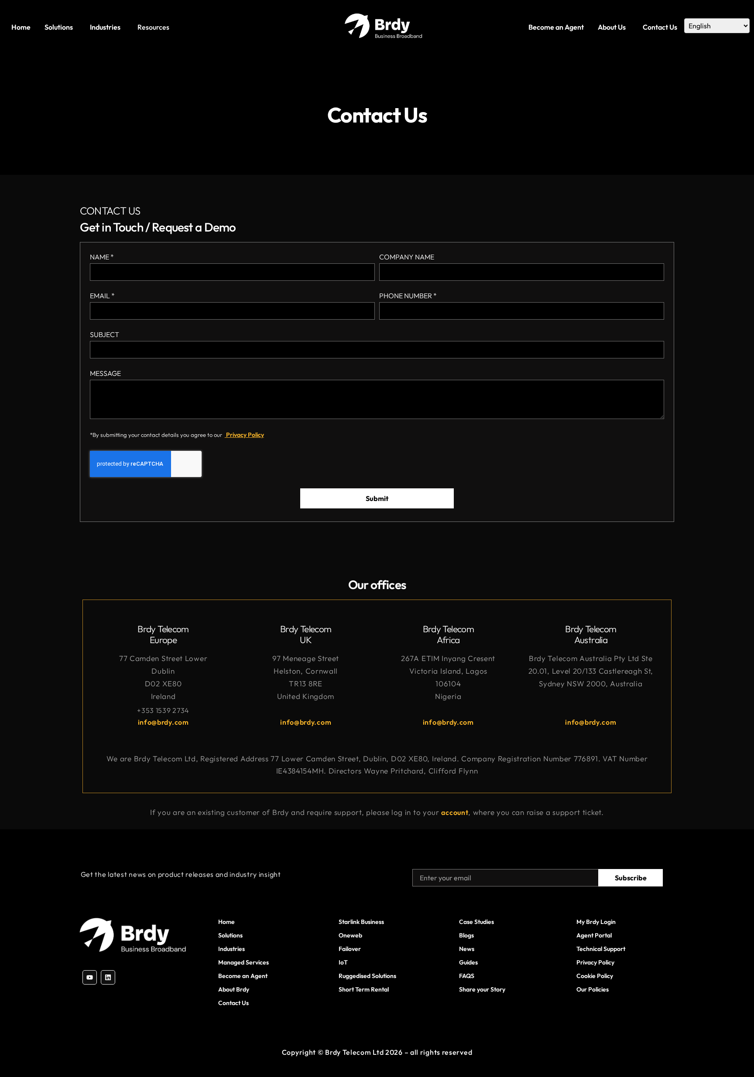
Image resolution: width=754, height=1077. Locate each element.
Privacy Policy (244, 435)
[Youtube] (89, 977)
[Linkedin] (108, 977)
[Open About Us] (628, 27)
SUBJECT (104, 335)
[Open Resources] (171, 27)
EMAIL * (102, 296)
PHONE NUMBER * (408, 296)
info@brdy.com (163, 722)
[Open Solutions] (75, 27)
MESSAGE (105, 374)
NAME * (102, 257)
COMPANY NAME (406, 257)
